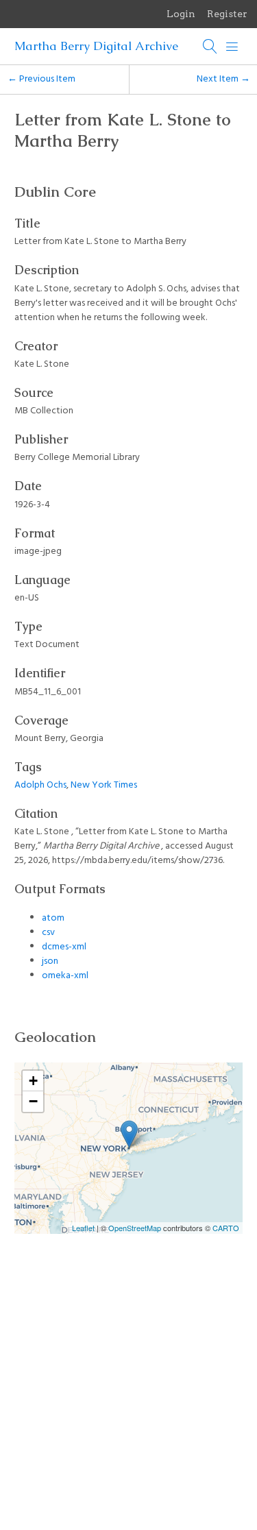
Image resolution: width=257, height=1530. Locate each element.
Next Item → (223, 79)
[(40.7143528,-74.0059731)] (129, 1134)
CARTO (225, 1227)
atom (53, 918)
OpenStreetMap (134, 1227)
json (50, 961)
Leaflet (83, 1227)
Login (181, 13)
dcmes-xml (64, 947)
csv (48, 932)
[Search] (210, 47)
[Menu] (232, 47)
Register (227, 13)
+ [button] (33, 1080)
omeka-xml (65, 976)
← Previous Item (41, 79)
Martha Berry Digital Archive (96, 45)
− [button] (33, 1101)
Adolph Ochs (40, 785)
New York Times (104, 785)
